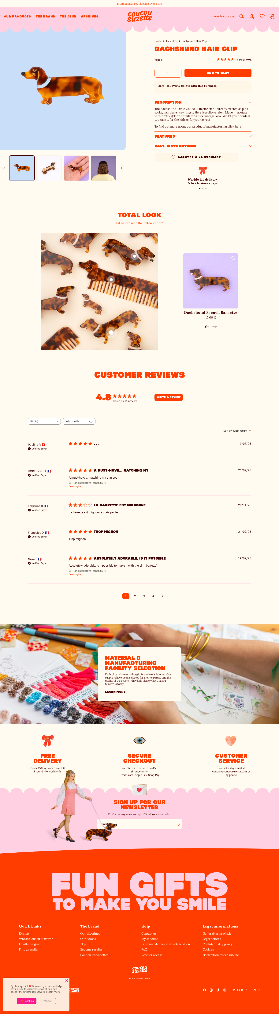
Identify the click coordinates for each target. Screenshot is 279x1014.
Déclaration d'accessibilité (221, 955)
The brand (89, 926)
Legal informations (220, 926)
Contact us (148, 933)
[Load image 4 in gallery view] (103, 168)
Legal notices (212, 939)
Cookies (208, 949)
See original (75, 486)
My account (149, 939)
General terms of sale (217, 933)
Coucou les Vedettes (94, 955)
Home (158, 41)
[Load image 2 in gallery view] (49, 168)
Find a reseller (29, 949)
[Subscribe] (178, 824)
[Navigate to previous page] (116, 596)
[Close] (67, 980)
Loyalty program (30, 944)
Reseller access (223, 16)
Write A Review (169, 397)
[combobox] (44, 421)
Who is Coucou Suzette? (36, 939)
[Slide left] (4, 168)
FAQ (144, 949)
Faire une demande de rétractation (165, 944)
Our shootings (90, 933)
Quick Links (30, 926)
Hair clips (171, 41)
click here (234, 126)
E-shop (24, 933)
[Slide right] (121, 168)
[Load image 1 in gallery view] (22, 168)
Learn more (115, 691)
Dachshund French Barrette (210, 312)
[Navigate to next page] (162, 596)
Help (145, 926)
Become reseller (91, 949)
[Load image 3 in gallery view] (76, 168)
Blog (83, 944)
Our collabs (88, 939)
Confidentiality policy (217, 944)
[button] (17, 16)
